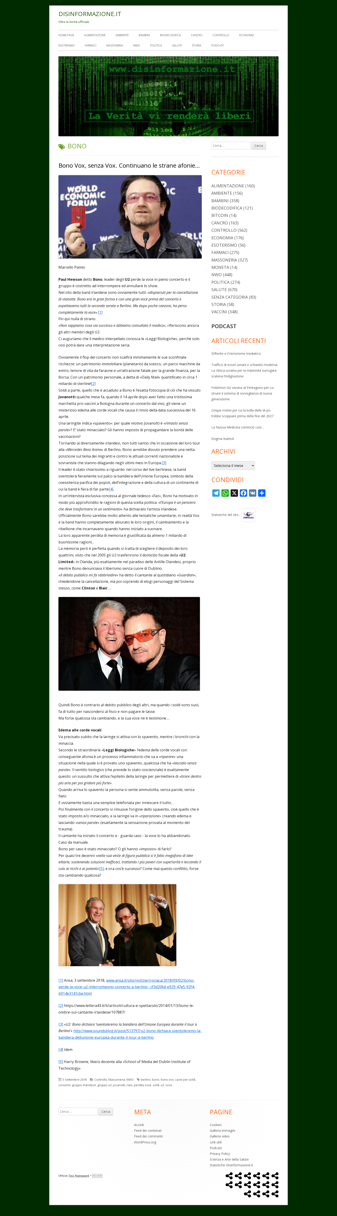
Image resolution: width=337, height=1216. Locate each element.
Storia (196, 45)
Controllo (221, 35)
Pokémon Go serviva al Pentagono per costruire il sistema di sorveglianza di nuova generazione (243, 393)
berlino (146, 1079)
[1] (100, 312)
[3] (164, 462)
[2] (93, 383)
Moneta (220, 267)
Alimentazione (94, 35)
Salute (177, 45)
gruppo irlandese (84, 1085)
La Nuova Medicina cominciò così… (237, 427)
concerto (64, 1085)
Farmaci (90, 45)
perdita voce (142, 1085)
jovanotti (119, 1085)
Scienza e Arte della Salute (229, 1159)
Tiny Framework (79, 1175)
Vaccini (219, 311)
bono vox (167, 1079)
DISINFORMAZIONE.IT (89, 14)
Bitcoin (219, 215)
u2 (162, 1085)
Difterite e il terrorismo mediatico (236, 353)
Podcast (217, 45)
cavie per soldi (185, 1079)
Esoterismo (66, 45)
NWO (136, 45)
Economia (246, 35)
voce (169, 1085)
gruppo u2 (104, 1085)
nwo (130, 1085)
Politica (156, 45)
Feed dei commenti (148, 1136)
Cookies (216, 1125)
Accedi (139, 1125)
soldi (156, 1085)
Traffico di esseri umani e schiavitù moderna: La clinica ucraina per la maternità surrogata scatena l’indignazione (244, 370)
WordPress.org (145, 1142)
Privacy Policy (220, 1153)
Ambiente (122, 35)
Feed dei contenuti (148, 1130)
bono (155, 1079)
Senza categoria (229, 297)
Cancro (196, 35)
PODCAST (224, 326)
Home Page (66, 35)
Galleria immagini (222, 1130)
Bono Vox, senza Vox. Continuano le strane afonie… (129, 165)
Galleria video (220, 1136)
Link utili (216, 1142)
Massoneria (114, 45)
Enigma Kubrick (222, 438)
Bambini (144, 35)
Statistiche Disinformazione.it (231, 1165)
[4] (111, 489)
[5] (101, 868)
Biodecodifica (170, 35)
